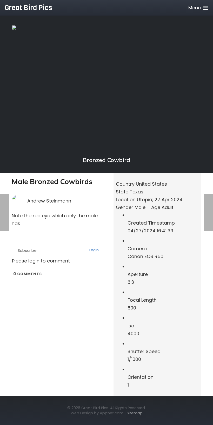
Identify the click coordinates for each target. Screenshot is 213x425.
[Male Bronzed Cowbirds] (106, 28)
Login (93, 250)
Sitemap (135, 413)
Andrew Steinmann (49, 201)
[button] (198, 7)
